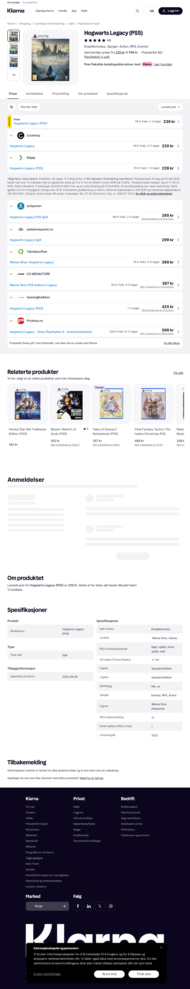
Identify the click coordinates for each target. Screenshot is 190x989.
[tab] (13, 93)
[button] (150, 11)
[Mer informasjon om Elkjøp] (11, 158)
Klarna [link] (11, 23)
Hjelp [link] (76, 813)
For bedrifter (30, 2)
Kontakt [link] (30, 876)
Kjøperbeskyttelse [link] (84, 830)
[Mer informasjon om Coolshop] (11, 135)
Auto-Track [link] (32, 870)
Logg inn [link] (78, 819)
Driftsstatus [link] (128, 836)
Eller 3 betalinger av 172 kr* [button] (149, 444)
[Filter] (11, 107)
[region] (96, 963)
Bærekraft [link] (32, 847)
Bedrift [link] (128, 805)
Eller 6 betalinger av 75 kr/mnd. (158, 310)
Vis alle (178, 373)
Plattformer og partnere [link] (135, 842)
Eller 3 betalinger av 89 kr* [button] (106, 444)
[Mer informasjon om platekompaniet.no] (11, 229)
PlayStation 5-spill (96, 57)
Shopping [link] (25, 23)
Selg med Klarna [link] (130, 825)
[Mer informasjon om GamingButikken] (11, 297)
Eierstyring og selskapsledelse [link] (44, 887)
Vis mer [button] (154, 517)
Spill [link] (71, 23)
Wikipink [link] (31, 853)
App (74, 10)
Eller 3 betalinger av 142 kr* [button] (65, 444)
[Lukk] (161, 947)
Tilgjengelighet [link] (34, 865)
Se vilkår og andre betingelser (153, 193)
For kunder (13, 2)
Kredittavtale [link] (81, 842)
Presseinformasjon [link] (37, 830)
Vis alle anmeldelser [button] (133, 563)
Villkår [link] (29, 825)
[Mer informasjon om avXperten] (11, 206)
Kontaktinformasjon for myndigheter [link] (47, 882)
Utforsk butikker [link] (83, 825)
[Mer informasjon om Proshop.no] (11, 321)
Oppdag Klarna (44, 10)
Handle (62, 10)
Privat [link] (79, 805)
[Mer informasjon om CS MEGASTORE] (11, 274)
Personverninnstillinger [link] (87, 847)
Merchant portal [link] (130, 819)
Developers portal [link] (131, 830)
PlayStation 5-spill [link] (88, 23)
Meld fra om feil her (91, 784)
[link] (77, 913)
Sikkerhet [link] (31, 842)
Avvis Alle (109, 974)
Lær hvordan (163, 64)
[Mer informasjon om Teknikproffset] (11, 251)
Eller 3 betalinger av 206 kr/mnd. (157, 333)
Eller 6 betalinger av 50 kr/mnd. (158, 218)
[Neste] (177, 415)
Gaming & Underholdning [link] (50, 23)
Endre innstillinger (47, 974)
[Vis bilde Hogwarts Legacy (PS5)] (13, 36)
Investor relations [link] (36, 893)
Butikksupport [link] (129, 813)
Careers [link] (30, 819)
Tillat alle (144, 974)
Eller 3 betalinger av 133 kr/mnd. (157, 286)
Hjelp (84, 10)
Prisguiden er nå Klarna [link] (39, 859)
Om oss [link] (30, 813)
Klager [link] (77, 836)
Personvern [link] (33, 836)
